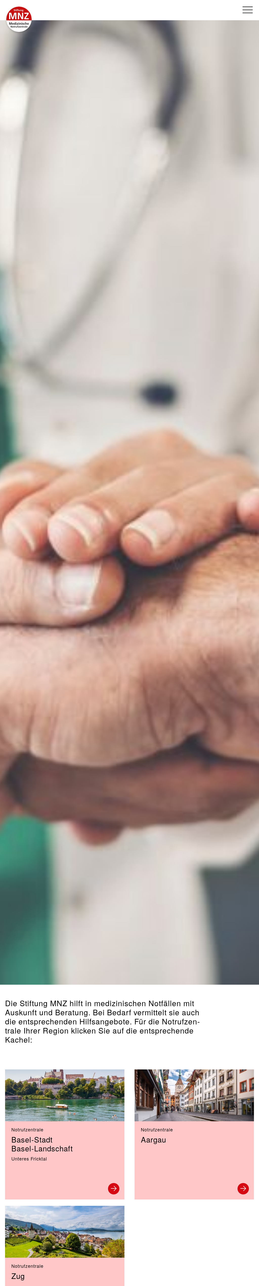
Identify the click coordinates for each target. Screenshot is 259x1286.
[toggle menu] (248, 10)
